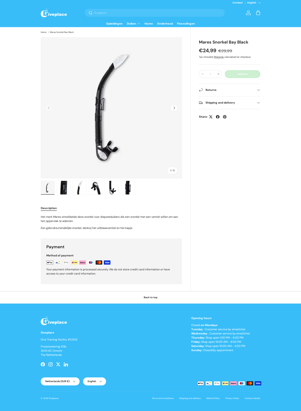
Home (44, 32)
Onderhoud (165, 23)
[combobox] (155, 13)
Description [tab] (49, 208)
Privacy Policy (232, 398)
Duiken (131, 23)
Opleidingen (114, 23)
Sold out (243, 74)
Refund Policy (213, 398)
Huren (149, 23)
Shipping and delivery (190, 398)
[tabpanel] (111, 222)
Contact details (252, 398)
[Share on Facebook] (217, 116)
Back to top (150, 297)
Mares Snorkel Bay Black (62, 32)
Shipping (219, 56)
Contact (238, 2)
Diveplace (54, 398)
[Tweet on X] (210, 116)
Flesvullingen (186, 23)
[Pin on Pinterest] (224, 116)
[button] (258, 13)
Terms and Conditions (163, 398)
